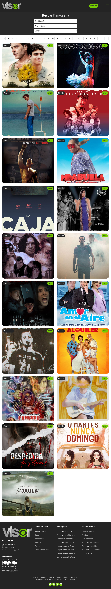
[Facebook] (50, 584)
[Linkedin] (60, 584)
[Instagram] (53, 584)
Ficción (7, 45)
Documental (63, 45)
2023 (50, 45)
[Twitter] (57, 584)
